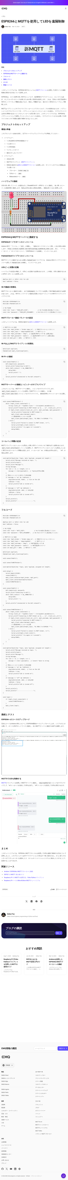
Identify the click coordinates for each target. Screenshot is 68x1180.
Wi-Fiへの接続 (7, 356)
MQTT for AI (38, 1121)
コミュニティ (39, 1116)
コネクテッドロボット (41, 1084)
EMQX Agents (5, 1089)
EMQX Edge (4, 1081)
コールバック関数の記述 (11, 441)
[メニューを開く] (65, 8)
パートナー (4, 1148)
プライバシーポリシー (36, 1176)
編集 (53, 889)
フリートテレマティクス (42, 1078)
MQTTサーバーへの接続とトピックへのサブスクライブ (23, 384)
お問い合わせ (5, 1160)
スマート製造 (39, 1081)
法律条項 (3, 1157)
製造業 (3, 1107)
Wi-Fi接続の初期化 (8, 287)
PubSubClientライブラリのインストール (17, 256)
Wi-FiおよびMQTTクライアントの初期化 (17, 343)
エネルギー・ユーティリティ (9, 1110)
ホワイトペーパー (40, 1110)
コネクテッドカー (40, 1075)
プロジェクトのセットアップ (12, 71)
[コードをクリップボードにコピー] (64, 279)
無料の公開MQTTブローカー (27, 165)
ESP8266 (5, 889)
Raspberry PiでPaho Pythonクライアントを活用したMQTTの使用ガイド (11, 963)
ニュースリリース (6, 1145)
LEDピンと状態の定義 (10, 267)
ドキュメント (39, 1104)
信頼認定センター (6, 1154)
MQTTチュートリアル (41, 1128)
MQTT (23, 26)
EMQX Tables (5, 1095)
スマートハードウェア (41, 1090)
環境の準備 (5, 129)
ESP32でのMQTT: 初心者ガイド (14, 874)
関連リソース (7, 85)
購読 (57, 933)
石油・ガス (4, 1113)
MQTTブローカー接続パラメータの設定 (17, 318)
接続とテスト (7, 79)
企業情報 (3, 1142)
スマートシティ (39, 1096)
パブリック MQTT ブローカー (43, 1134)
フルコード (6, 76)
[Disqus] (34, 1008)
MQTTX (3, 783)
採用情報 (3, 1151)
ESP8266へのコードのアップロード (15, 719)
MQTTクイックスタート (42, 1124)
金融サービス (5, 1119)
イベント (37, 1113)
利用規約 (28, 1176)
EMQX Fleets (4, 1092)
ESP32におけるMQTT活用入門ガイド (33, 961)
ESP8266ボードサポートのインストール (17, 242)
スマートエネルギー (41, 1093)
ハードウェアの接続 (9, 181)
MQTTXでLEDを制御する (11, 779)
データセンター (39, 1087)
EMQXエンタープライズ (8, 1078)
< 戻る (3, 16)
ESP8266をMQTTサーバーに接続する (15, 73)
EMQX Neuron (5, 1084)
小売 (2, 1122)
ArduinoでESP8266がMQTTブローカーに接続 (18, 871)
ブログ (37, 1107)
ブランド (3, 1163)
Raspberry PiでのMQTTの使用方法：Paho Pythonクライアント (24, 877)
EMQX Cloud (4, 1075)
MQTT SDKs (38, 1131)
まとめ (5, 82)
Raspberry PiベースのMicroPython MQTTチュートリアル (22, 880)
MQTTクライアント (28, 162)
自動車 (3, 1104)
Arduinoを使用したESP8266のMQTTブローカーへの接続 (56, 961)
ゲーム (3, 1125)
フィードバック (62, 889)
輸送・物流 (4, 1116)
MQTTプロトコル (41, 90)
